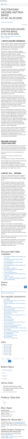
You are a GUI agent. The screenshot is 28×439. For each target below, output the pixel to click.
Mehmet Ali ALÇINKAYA (9, 309)
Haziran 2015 (7, 344)
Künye (3, 373)
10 (9, 361)
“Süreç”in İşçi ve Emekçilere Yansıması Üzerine (14, 322)
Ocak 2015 (6, 351)
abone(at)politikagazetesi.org (18, 422)
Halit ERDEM (7, 299)
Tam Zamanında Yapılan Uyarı (11, 338)
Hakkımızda (4, 376)
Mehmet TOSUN (7, 313)
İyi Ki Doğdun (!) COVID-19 (10, 268)
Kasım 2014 (6, 354)
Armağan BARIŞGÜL (8, 320)
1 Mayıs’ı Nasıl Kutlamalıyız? (10, 272)
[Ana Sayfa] (4, 4)
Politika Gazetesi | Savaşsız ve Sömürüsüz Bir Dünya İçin (12, 437)
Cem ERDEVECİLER (8, 333)
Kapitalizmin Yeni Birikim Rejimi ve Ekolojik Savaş (15, 328)
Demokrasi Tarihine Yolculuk (10, 335)
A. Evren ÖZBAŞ (7, 317)
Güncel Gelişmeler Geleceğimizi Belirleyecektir (14, 307)
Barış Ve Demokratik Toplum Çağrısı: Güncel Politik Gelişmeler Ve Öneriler (14, 311)
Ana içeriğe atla (3, 0)
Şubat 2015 (6, 350)
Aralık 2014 (6, 353)
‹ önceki (7, 358)
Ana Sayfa (4, 378)
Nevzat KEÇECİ (7, 329)
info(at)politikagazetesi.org (7, 434)
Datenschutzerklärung (7, 370)
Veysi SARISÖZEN (8, 336)
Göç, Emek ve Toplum (9, 319)
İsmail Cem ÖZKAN (8, 302)
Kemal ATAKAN (7, 306)
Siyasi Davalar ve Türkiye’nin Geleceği (12, 325)
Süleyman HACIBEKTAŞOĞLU (11, 326)
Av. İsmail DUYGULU (8, 323)
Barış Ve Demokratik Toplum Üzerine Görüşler (14, 300)
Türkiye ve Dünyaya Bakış (7, 22)
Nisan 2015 (6, 347)
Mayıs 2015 (6, 346)
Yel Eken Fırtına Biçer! (9, 276)
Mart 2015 (6, 349)
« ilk (3, 358)
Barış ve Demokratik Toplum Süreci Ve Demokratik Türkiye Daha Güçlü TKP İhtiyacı (15, 331)
